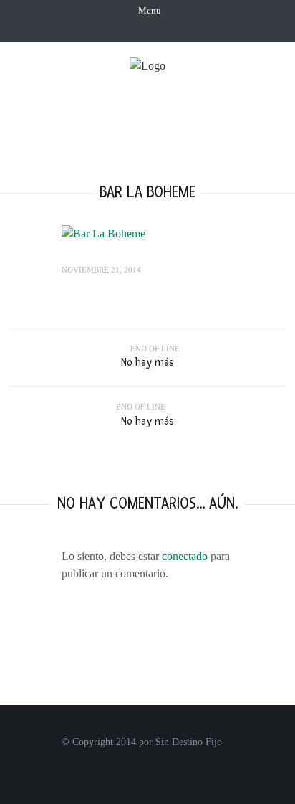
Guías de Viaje (184, 139)
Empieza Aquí (176, 86)
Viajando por (146, 113)
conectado (185, 556)
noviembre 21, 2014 (101, 269)
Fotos (223, 113)
